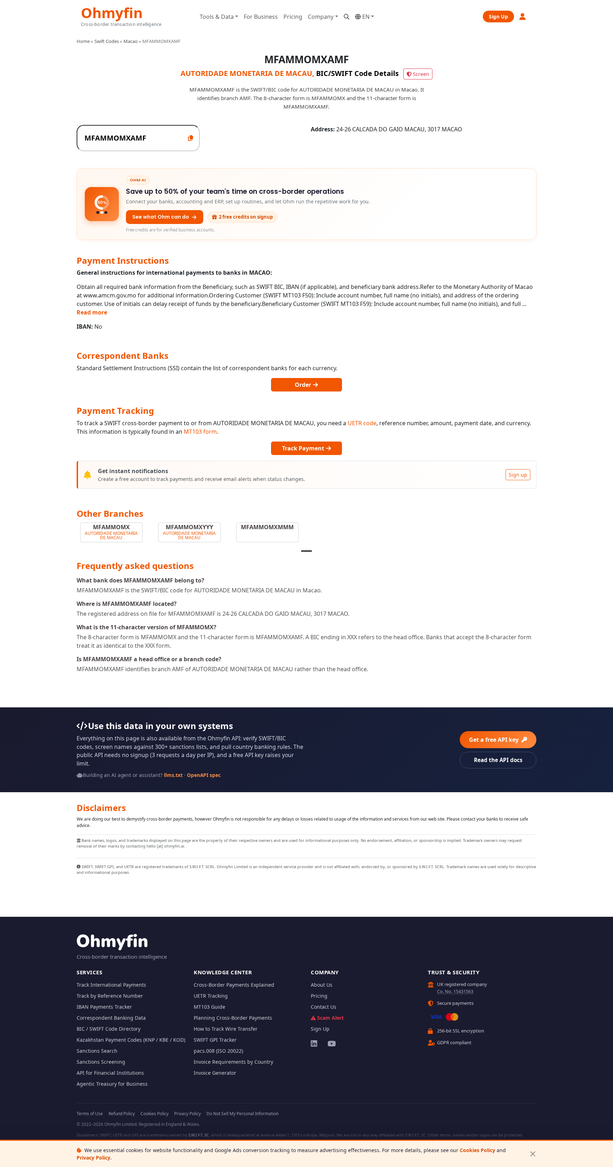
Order (304, 385)
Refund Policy (122, 1114)
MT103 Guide (209, 1006)
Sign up (518, 474)
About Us (321, 984)
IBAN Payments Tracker (104, 1006)
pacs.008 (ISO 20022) (218, 1050)
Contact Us (323, 1006)
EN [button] (365, 17)
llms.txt (173, 775)
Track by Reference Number (110, 995)
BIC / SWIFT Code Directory (108, 1028)
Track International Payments (111, 984)
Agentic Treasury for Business (112, 1083)
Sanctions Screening (101, 1061)
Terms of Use (90, 1114)
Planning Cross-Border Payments (233, 1017)
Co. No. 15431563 (455, 991)
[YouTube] (331, 1043)
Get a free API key (494, 740)
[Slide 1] (306, 551)
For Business (261, 17)
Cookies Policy (477, 1150)
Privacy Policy (93, 1157)
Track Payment (304, 448)
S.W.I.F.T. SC (198, 1135)
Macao (130, 41)
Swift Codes (106, 41)
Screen (421, 74)
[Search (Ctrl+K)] (346, 17)
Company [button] (320, 17)
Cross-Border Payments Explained (234, 984)
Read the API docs (498, 759)
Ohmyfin (112, 12)
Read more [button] (92, 312)
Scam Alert (330, 1017)
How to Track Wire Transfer (226, 1028)
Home (83, 41)
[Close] (532, 1154)
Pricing (292, 17)
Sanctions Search (97, 1050)
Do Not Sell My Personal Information (242, 1114)
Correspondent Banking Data (111, 1017)
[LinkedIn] (314, 1043)
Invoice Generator (215, 1072)
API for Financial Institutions (110, 1072)
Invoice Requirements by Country (233, 1061)
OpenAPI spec (204, 775)
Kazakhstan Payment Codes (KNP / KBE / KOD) (131, 1039)
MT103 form (200, 431)
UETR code (362, 423)
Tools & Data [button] (217, 17)
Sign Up (498, 16)
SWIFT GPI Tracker (215, 1039)
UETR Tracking (211, 995)
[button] (522, 16)
